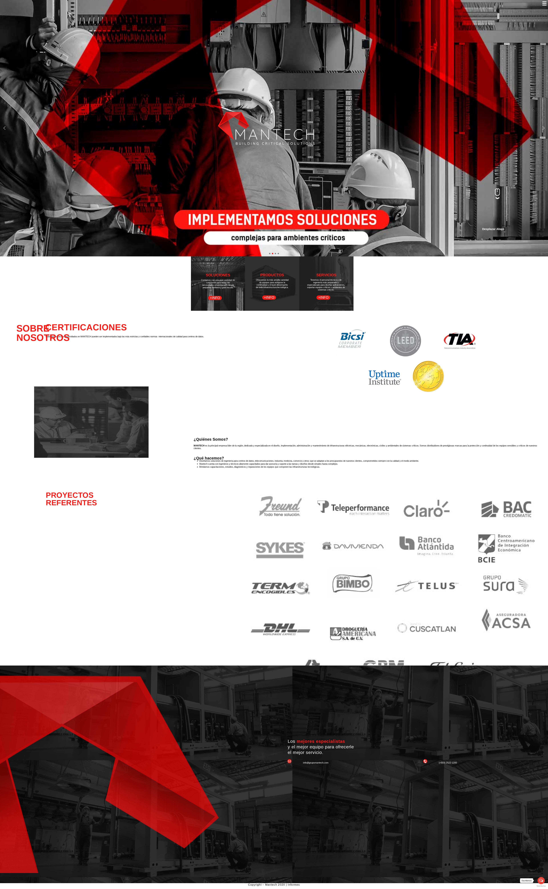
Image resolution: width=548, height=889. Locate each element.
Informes (294, 884)
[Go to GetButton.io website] (541, 886)
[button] (4, 128)
